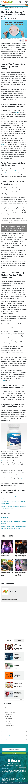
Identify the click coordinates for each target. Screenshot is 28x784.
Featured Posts (8, 716)
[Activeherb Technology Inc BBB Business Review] (5, 768)
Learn (2, 9)
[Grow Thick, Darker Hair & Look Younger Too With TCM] (9, 666)
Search (26, 5)
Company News (8, 714)
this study (3, 144)
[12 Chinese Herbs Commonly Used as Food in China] (9, 685)
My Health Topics (9, 9)
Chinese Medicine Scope (10, 712)
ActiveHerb (4, 18)
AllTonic (3, 380)
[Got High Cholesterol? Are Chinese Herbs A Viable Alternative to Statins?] (9, 647)
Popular (9, 640)
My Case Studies (8, 720)
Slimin (2, 461)
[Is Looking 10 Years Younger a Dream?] (9, 675)
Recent (19, 640)
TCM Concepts (8, 723)
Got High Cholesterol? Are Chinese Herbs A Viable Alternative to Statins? (18, 647)
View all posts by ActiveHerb (9, 599)
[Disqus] (14, 621)
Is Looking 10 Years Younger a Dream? (17, 675)
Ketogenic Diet (5, 517)
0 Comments (10, 38)
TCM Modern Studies (9, 725)
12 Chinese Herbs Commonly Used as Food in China (18, 685)
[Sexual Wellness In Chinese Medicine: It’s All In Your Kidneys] (9, 694)
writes (17, 112)
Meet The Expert (8, 718)
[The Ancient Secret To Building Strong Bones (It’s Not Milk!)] (9, 656)
